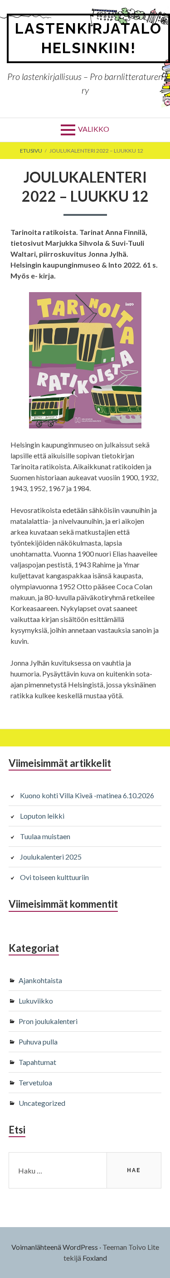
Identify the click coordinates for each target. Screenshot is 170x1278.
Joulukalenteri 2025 (51, 856)
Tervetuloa (35, 1082)
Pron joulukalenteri (48, 1021)
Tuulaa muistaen (45, 836)
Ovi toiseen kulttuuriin (54, 877)
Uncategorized (42, 1103)
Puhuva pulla (38, 1041)
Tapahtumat (37, 1062)
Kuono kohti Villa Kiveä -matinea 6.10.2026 (87, 795)
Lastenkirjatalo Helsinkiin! (88, 38)
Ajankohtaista (40, 980)
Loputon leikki (42, 815)
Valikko (93, 128)
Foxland (95, 1257)
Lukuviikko (36, 1000)
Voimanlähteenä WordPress (54, 1247)
